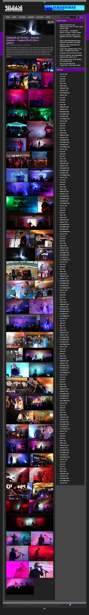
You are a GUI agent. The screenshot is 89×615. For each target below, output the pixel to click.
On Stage (40, 17)
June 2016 (62, 351)
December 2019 (64, 252)
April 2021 (63, 215)
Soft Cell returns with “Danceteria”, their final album (70, 64)
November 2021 (64, 198)
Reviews (31, 17)
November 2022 (64, 170)
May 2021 (62, 212)
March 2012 (63, 471)
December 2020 (64, 224)
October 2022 (64, 172)
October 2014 (64, 398)
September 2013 (65, 429)
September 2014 (65, 400)
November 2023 (64, 142)
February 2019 (64, 276)
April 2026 (63, 83)
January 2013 (64, 447)
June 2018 (62, 295)
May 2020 (62, 241)
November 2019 (64, 255)
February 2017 (64, 332)
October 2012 (64, 454)
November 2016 (64, 339)
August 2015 (63, 375)
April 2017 (63, 328)
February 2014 (64, 417)
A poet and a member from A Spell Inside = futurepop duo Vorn (71, 49)
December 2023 (64, 140)
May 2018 (62, 297)
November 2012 (64, 452)
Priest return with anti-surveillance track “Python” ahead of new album (71, 26)
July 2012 (62, 462)
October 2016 (64, 342)
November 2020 (64, 227)
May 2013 (62, 438)
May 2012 (62, 466)
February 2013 (64, 445)
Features (22, 17)
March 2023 (63, 161)
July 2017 (62, 321)
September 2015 (65, 372)
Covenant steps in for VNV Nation (71, 53)
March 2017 (63, 330)
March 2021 (63, 217)
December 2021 (64, 196)
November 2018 (64, 283)
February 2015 (64, 389)
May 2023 (62, 156)
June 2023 (62, 154)
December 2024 (64, 111)
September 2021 (65, 203)
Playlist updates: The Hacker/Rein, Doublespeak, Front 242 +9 (71, 56)
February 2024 (64, 135)
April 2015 (63, 384)
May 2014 (62, 410)
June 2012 (62, 464)
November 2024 (64, 114)
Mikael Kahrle (27, 45)
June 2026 (62, 78)
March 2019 (63, 274)
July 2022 (62, 180)
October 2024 (64, 116)
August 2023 (63, 149)
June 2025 (62, 100)
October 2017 (64, 313)
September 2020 (65, 231)
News (14, 17)
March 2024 (63, 133)
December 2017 (64, 309)
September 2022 (65, 175)
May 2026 (62, 81)
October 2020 (64, 229)
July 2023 (62, 151)
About (48, 17)
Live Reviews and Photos (16, 45)
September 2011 (65, 480)
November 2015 (64, 368)
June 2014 (62, 407)
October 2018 (64, 285)
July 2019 (62, 264)
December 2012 (64, 450)
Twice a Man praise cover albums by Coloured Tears (70, 60)
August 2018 (63, 290)
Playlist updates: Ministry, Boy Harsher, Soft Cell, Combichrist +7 (70, 36)
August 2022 (63, 177)
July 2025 (62, 97)
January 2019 (64, 278)
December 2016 (64, 337)
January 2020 (64, 250)
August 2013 (63, 431)
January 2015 (64, 391)
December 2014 (64, 393)
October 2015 (64, 370)
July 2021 (62, 208)
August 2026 (63, 74)
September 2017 (65, 316)
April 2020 (63, 243)
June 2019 (62, 266)
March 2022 (63, 189)
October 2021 (64, 201)
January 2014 (64, 419)
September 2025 (65, 93)
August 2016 (63, 346)
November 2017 (64, 311)
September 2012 (65, 457)
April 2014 (63, 412)
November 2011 (64, 478)
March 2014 (63, 415)
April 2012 (63, 469)
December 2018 (64, 281)
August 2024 (63, 121)
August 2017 (63, 318)
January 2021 (64, 222)
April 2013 (63, 440)
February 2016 (64, 360)
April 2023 (63, 158)
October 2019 (64, 257)
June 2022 (62, 182)
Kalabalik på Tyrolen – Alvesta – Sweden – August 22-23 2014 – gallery (23, 40)
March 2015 (63, 386)
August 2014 (63, 403)
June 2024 (62, 125)
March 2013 (63, 443)
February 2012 (64, 473)
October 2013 (64, 426)
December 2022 (64, 168)
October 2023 (64, 144)
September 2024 (65, 118)
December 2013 (64, 422)
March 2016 (63, 358)
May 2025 (62, 102)
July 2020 (62, 236)
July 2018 (62, 292)
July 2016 (62, 349)
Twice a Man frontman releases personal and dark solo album (70, 41)
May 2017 (62, 325)
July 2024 (62, 123)
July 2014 (62, 405)
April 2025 (63, 104)
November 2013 (64, 424)
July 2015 (62, 377)
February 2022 (64, 191)
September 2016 (65, 344)
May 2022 (62, 184)
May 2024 (62, 128)
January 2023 (64, 165)
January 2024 (64, 137)
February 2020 (64, 248)
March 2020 (63, 245)
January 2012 (64, 476)
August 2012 (63, 459)
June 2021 (62, 210)
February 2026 (64, 88)
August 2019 (63, 262)
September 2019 (65, 259)
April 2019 (63, 271)
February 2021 (64, 219)
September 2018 (65, 288)
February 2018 (64, 304)
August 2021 (63, 205)
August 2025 (63, 95)
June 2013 (62, 436)
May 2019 (62, 269)
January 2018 (64, 306)
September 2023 (65, 147)
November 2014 (64, 396)
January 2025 (64, 109)
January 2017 (64, 335)
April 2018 (63, 299)
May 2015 (62, 382)
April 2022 (63, 187)
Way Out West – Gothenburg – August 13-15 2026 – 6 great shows (70, 31)
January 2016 (64, 363)
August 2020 (63, 234)
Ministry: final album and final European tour (70, 45)
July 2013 (62, 433)
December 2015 (64, 365)
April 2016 (63, 356)
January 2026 (64, 90)
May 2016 (62, 353)
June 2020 (62, 238)
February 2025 (64, 107)
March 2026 (63, 86)
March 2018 (63, 302)
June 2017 (62, 323)
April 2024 (63, 130)
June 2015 (62, 379)
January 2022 (64, 194)
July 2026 (62, 76)
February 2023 (64, 163)
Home (8, 17)
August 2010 (63, 483)
